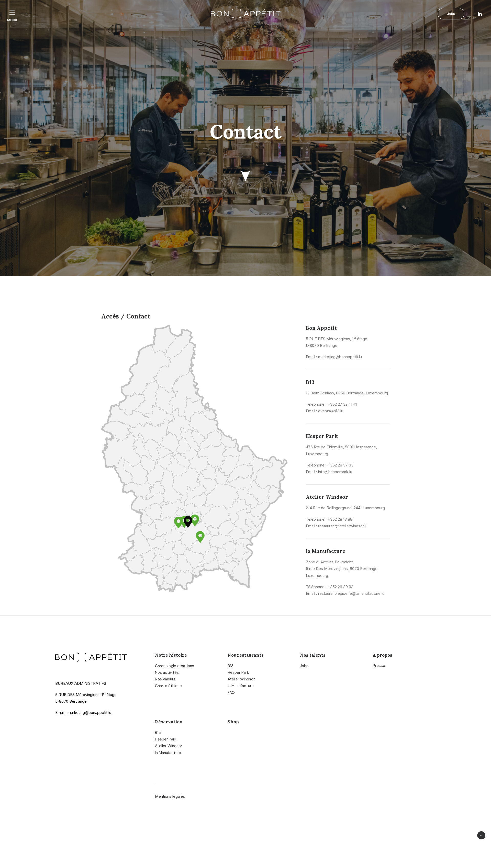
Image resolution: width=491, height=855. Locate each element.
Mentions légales (170, 796)
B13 (230, 665)
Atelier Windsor (241, 679)
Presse (379, 665)
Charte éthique (168, 685)
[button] (12, 12)
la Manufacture (241, 685)
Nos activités (167, 672)
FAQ (231, 692)
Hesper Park (238, 672)
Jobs (304, 665)
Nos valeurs (165, 679)
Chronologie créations (174, 665)
